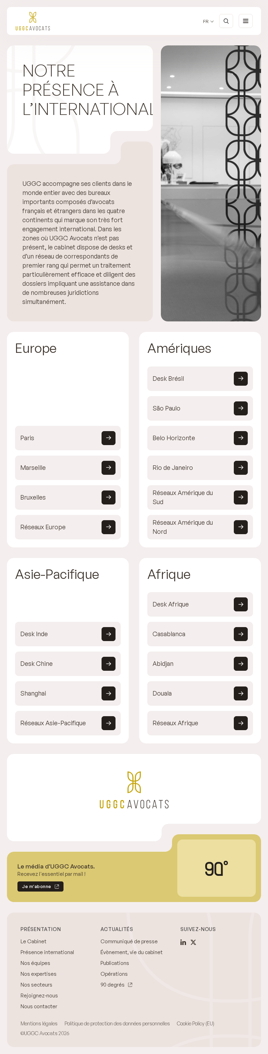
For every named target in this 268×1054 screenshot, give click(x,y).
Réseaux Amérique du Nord (182, 526)
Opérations (114, 974)
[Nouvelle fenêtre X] (193, 942)
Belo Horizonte (173, 438)
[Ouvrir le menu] (246, 21)
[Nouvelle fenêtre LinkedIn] (183, 942)
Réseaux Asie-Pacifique (53, 723)
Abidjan (162, 663)
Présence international (47, 952)
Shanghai (33, 693)
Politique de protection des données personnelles (117, 1023)
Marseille (33, 467)
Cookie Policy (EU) (195, 1023)
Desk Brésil (168, 378)
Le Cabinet (33, 941)
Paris (27, 438)
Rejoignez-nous (39, 995)
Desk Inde (34, 634)
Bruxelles (33, 497)
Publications (114, 963)
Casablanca (168, 634)
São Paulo (166, 408)
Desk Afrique (170, 604)
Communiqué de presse (129, 941)
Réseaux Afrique (175, 723)
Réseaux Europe (43, 527)
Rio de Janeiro (172, 467)
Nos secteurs (36, 984)
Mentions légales (39, 1023)
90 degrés (112, 984)
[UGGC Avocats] (32, 21)
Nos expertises (39, 974)
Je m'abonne (34, 888)
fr (206, 21)
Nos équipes (35, 963)
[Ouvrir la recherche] (226, 21)
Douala (162, 693)
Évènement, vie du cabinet (131, 952)
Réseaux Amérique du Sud (182, 497)
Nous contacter (39, 1006)
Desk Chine (36, 663)
